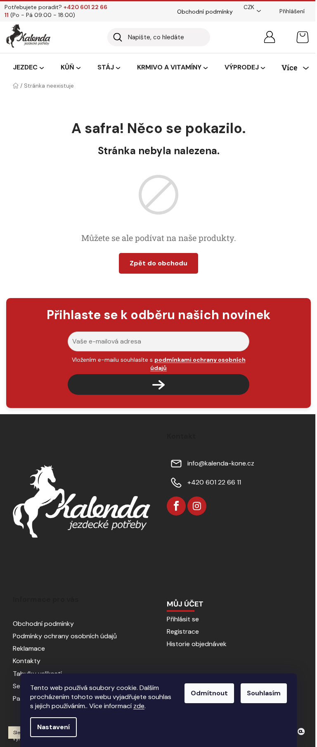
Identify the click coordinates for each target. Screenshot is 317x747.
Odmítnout (209, 693)
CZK (249, 7)
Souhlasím (264, 693)
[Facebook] (176, 506)
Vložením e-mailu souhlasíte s (159, 364)
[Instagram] (196, 506)
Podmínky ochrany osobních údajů (65, 636)
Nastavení (53, 727)
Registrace (183, 631)
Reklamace (29, 648)
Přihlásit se (183, 619)
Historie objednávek (197, 644)
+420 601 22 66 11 (214, 482)
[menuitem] (28, 67)
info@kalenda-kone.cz (220, 463)
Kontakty (26, 660)
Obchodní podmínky (205, 11)
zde (138, 706)
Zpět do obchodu (158, 263)
